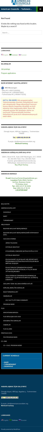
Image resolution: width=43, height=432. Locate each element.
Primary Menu (40, 9)
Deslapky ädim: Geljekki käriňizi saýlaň (17, 284)
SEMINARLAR (7, 296)
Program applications (8, 73)
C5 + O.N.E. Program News (12, 345)
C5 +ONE (4, 341)
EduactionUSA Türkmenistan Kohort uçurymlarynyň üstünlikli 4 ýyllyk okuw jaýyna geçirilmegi (21, 269)
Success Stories (9, 239)
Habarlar (7, 325)
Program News (8, 304)
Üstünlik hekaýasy (13, 247)
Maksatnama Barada (10, 312)
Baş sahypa (5, 204)
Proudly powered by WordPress (10, 429)
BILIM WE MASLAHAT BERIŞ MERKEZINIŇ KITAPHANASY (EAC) (21, 234)
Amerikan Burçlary (8, 208)
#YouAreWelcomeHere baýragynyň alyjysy (22, 251)
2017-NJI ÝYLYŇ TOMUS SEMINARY (17, 300)
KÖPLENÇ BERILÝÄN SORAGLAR (13, 288)
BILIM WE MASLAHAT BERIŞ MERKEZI (15, 228)
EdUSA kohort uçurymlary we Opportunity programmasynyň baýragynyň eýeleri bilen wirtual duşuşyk (22, 261)
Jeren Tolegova (11, 243)
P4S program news (10, 337)
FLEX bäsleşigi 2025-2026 (12, 316)
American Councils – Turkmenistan (16, 9)
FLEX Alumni (7, 329)
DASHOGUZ (7, 212)
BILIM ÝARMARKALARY (10, 292)
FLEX (2, 308)
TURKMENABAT (8, 220)
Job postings (5, 69)
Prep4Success (6, 333)
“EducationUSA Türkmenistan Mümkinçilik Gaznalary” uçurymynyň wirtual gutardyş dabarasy (22, 277)
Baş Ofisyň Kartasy (21, 165)
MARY (5, 216)
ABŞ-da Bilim (5, 224)
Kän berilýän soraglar (12, 321)
